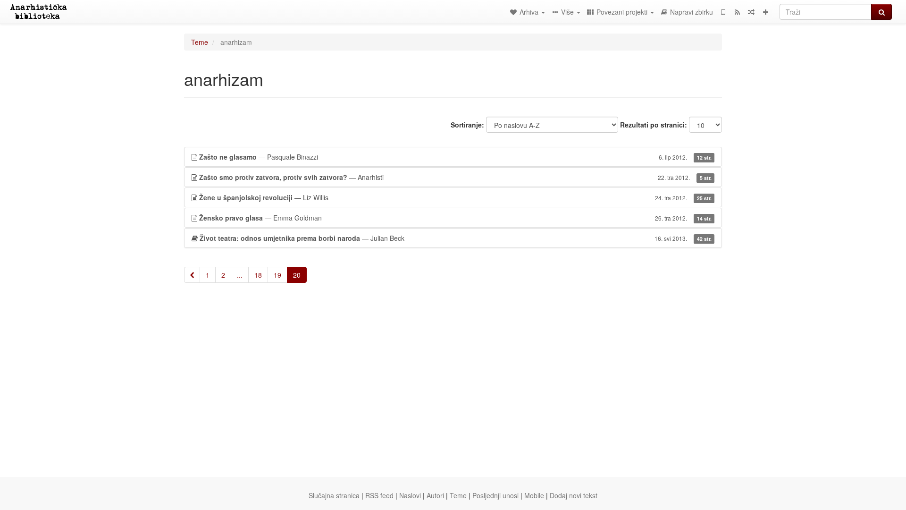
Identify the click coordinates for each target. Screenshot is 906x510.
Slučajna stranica (334, 495)
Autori (435, 495)
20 (297, 275)
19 (277, 275)
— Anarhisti (455, 177)
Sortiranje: (467, 124)
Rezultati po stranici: (653, 124)
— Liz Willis (455, 197)
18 (258, 275)
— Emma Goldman (455, 217)
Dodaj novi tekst (573, 495)
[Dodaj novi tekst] (765, 12)
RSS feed (379, 495)
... (240, 275)
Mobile (534, 495)
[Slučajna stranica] (751, 12)
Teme (199, 42)
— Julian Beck (456, 238)
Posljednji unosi (495, 495)
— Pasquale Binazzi (455, 157)
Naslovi (410, 495)
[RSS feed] (737, 12)
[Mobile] (723, 12)
